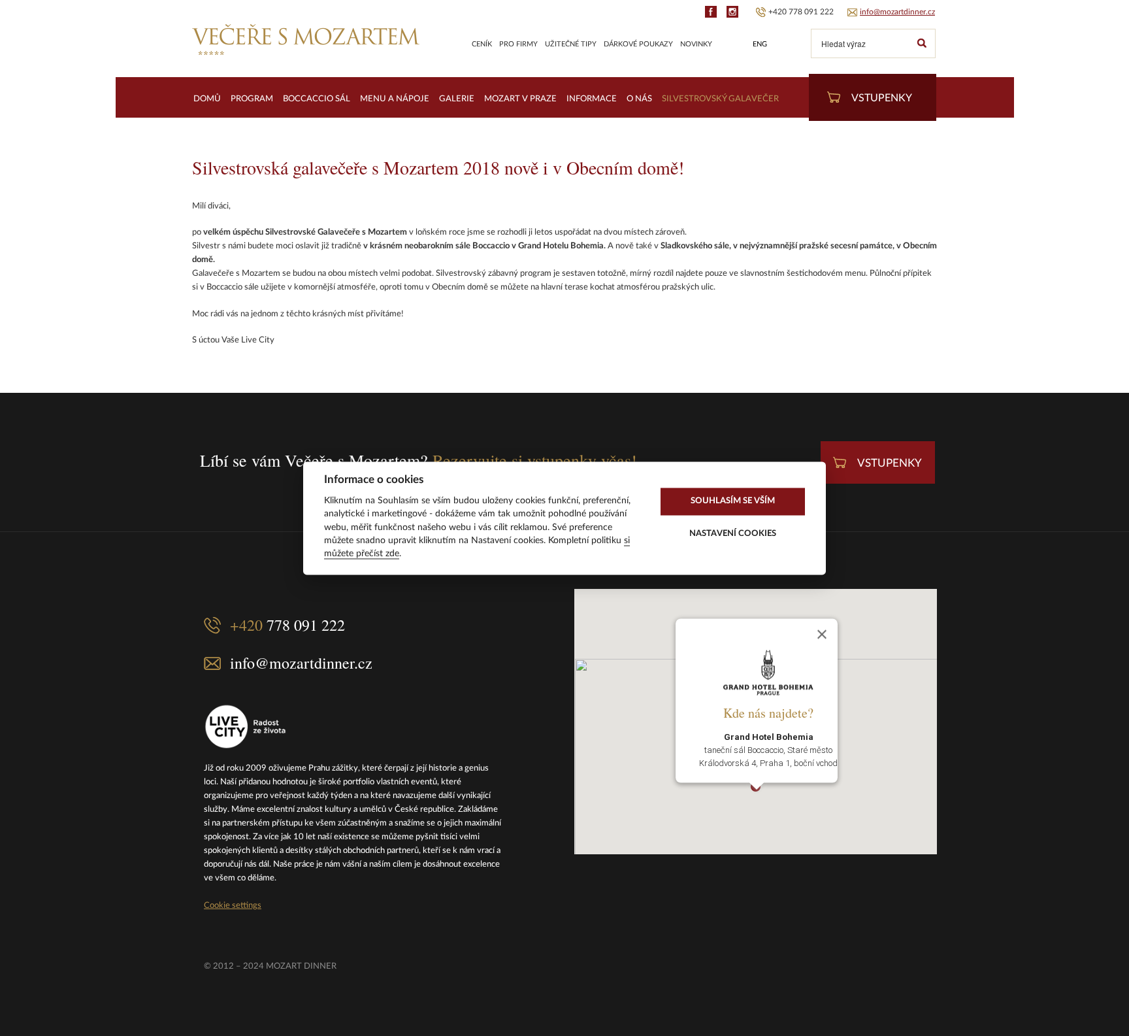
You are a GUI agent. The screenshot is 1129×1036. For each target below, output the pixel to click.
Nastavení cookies (732, 534)
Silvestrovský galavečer (720, 99)
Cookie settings (232, 905)
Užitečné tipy (571, 44)
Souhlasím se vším (733, 501)
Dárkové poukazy (638, 44)
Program (252, 99)
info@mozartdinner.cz (897, 12)
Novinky (696, 44)
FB (711, 11)
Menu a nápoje (394, 99)
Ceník (482, 44)
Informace (591, 99)
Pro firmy (518, 44)
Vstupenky (881, 98)
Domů (207, 99)
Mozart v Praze (520, 99)
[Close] (822, 634)
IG (732, 11)
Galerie (456, 99)
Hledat (921, 43)
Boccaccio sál (316, 99)
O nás (639, 99)
